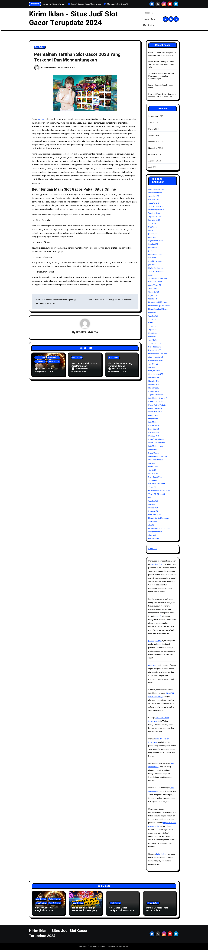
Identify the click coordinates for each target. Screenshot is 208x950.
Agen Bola (152, 521)
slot (150, 497)
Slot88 (151, 322)
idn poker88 (153, 418)
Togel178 (152, 329)
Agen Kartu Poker (155, 394)
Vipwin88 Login (154, 343)
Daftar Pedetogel (155, 268)
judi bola (151, 264)
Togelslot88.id (154, 213)
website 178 (153, 196)
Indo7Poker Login (155, 446)
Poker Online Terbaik (157, 405)
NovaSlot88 (153, 381)
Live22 (158, 616)
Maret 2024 (153, 129)
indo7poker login (155, 408)
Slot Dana (152, 480)
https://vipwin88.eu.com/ (158, 518)
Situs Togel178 (154, 347)
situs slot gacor (154, 514)
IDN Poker (152, 548)
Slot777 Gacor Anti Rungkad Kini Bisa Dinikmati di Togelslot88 (162, 54)
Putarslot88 (153, 508)
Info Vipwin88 (154, 220)
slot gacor (42, 119)
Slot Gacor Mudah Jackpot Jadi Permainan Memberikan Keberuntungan (161, 76)
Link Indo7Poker (155, 412)
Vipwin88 (152, 223)
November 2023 (155, 148)
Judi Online (40, 357)
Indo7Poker (153, 422)
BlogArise (111, 946)
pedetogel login (155, 254)
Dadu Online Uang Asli (157, 456)
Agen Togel (153, 275)
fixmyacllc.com (154, 370)
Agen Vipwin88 (154, 285)
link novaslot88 (154, 350)
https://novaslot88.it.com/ (159, 490)
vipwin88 (152, 312)
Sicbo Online (153, 453)
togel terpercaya (155, 261)
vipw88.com (153, 466)
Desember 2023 (155, 141)
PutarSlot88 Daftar (156, 442)
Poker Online (53, 357)
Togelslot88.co (154, 216)
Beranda (149, 13)
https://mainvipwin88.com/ (159, 305)
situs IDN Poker (157, 564)
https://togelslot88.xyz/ (158, 309)
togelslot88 (153, 244)
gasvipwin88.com (155, 360)
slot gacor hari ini (155, 531)
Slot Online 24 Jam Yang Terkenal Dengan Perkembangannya (120, 366)
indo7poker (153, 415)
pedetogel (152, 233)
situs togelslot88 (155, 357)
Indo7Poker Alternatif (157, 398)
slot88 (151, 230)
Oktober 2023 (154, 154)
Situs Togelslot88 (155, 206)
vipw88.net (153, 364)
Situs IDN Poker (155, 281)
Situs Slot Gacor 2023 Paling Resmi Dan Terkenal (110, 299)
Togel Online (53, 361)
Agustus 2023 (154, 161)
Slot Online (148, 25)
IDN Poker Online (155, 401)
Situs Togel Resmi (155, 271)
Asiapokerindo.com (156, 189)
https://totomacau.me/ (157, 353)
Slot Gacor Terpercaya (157, 278)
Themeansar (123, 946)
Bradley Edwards (50, 67)
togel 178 (152, 295)
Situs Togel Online (155, 477)
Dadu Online (153, 449)
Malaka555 (153, 473)
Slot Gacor (152, 227)
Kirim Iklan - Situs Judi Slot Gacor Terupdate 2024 (73, 18)
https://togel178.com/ (157, 302)
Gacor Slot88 (153, 292)
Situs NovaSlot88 (155, 374)
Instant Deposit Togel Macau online (157, 909)
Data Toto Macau (155, 460)
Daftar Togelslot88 (156, 210)
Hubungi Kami (148, 19)
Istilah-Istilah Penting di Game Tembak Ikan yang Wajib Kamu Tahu (161, 64)
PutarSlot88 (153, 391)
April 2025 (153, 122)
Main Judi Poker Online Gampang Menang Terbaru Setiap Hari (162, 95)
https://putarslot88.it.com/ (159, 528)
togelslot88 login (155, 240)
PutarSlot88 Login (156, 439)
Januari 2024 (153, 135)
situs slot (152, 535)
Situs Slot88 (153, 429)
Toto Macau (153, 288)
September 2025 (155, 116)
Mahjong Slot (153, 432)
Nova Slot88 (153, 377)
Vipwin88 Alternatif (156, 483)
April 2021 (153, 167)
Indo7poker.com (155, 192)
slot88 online (153, 538)
